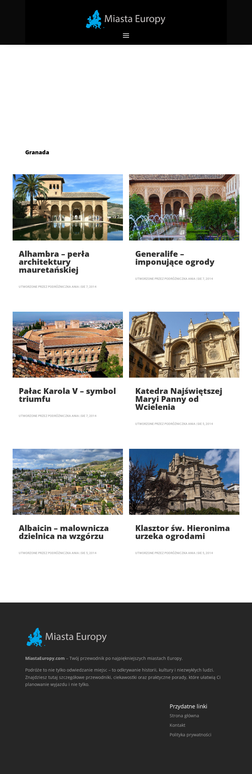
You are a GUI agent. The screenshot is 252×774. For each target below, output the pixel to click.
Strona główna (184, 715)
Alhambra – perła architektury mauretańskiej (54, 261)
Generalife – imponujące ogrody (175, 257)
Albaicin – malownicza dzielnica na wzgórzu (64, 531)
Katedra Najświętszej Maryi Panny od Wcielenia (178, 398)
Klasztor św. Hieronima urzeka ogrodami (182, 531)
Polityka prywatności (190, 734)
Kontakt (177, 725)
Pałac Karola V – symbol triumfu (67, 394)
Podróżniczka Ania (63, 286)
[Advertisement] (126, 91)
